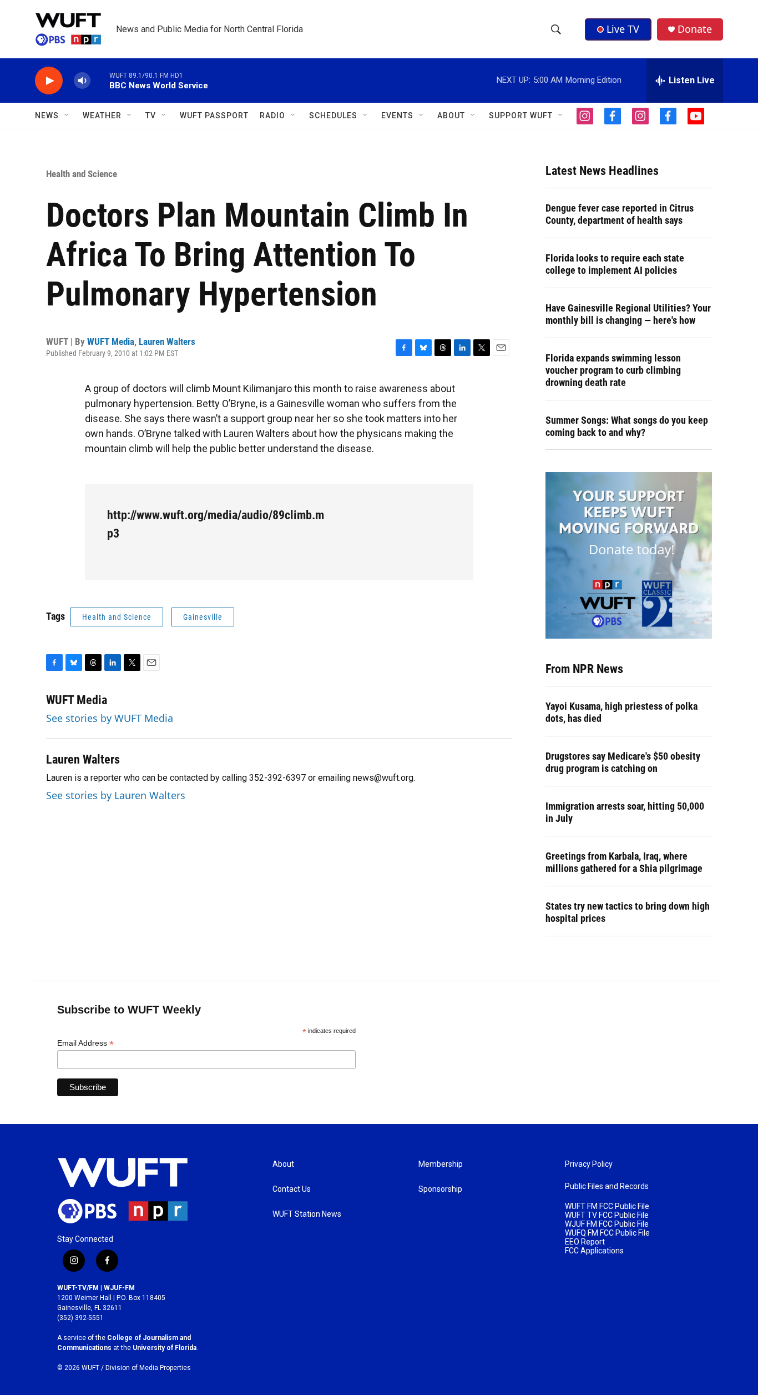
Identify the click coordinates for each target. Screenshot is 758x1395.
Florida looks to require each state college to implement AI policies (614, 264)
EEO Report (585, 1242)
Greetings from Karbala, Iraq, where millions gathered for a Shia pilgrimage (624, 862)
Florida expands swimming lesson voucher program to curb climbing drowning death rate (613, 370)
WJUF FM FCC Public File (607, 1224)
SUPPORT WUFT (521, 115)
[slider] (100, 80)
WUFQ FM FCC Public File (607, 1233)
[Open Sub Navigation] (67, 115)
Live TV (623, 29)
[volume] (82, 80)
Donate (695, 29)
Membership (440, 1164)
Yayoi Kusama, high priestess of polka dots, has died (621, 712)
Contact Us (291, 1189)
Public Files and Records (607, 1186)
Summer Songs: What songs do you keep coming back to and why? (626, 426)
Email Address (85, 1043)
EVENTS (397, 115)
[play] (49, 80)
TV (150, 115)
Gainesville (203, 617)
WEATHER (102, 115)
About (283, 1164)
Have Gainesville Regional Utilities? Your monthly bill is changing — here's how (628, 314)
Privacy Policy (589, 1164)
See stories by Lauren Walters (115, 795)
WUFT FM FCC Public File (607, 1206)
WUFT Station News (306, 1214)
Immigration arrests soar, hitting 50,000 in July (624, 812)
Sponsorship (440, 1189)
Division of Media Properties (148, 1368)
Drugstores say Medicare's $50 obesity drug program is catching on (622, 762)
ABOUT (451, 115)
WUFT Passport (214, 115)
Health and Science (81, 173)
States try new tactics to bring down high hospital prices (627, 912)
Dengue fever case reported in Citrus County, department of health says (619, 214)
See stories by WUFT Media (109, 718)
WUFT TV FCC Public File (607, 1215)
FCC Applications (594, 1251)
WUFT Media (110, 341)
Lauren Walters (167, 341)
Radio (272, 115)
